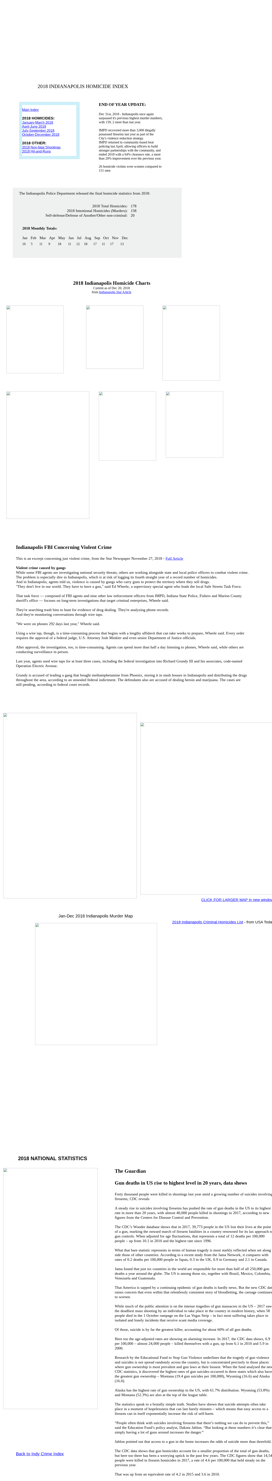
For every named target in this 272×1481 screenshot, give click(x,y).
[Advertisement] (121, 1083)
